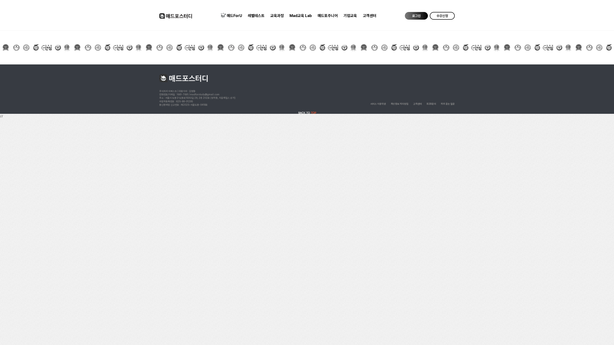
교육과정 (277, 15)
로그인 (416, 16)
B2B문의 (431, 103)
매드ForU (234, 15)
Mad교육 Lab (300, 15)
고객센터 (369, 15)
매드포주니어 (328, 15)
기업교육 (350, 15)
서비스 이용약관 (378, 103)
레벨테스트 (256, 15)
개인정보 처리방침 (399, 103)
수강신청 (442, 16)
